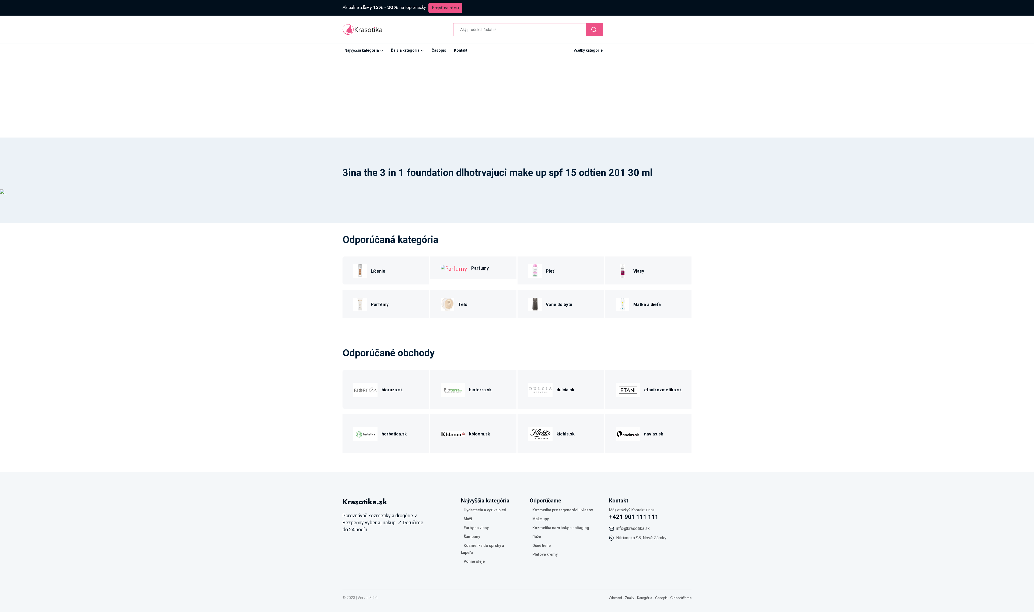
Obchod (615, 597)
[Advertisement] (517, 97)
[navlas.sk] (628, 433)
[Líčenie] (360, 270)
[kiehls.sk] (540, 433)
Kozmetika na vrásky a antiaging (560, 528)
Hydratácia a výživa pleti (485, 510)
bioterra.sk (480, 389)
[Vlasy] (622, 270)
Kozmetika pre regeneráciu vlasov (562, 510)
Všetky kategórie (588, 50)
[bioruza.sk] (365, 389)
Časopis (439, 50)
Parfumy (480, 268)
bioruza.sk (392, 389)
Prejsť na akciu (445, 8)
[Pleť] (535, 270)
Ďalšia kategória (405, 50)
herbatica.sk (394, 434)
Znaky (629, 597)
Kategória (644, 597)
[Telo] (447, 303)
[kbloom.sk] (453, 433)
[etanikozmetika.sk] (628, 389)
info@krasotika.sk (633, 528)
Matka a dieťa (647, 304)
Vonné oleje (474, 561)
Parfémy (380, 304)
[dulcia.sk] (540, 389)
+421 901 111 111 (634, 516)
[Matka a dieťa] (622, 303)
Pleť (550, 271)
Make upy (540, 519)
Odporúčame (680, 597)
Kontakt (460, 50)
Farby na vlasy (476, 528)
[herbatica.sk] (365, 433)
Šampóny (472, 536)
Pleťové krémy (545, 554)
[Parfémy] (360, 303)
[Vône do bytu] (535, 303)
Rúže (536, 536)
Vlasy (638, 271)
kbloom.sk (479, 434)
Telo (462, 304)
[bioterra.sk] (453, 389)
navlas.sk (653, 434)
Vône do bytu (559, 304)
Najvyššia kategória (361, 50)
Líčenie (378, 271)
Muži (468, 519)
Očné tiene (541, 545)
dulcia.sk (565, 389)
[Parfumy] (454, 267)
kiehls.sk (566, 434)
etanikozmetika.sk (663, 389)
